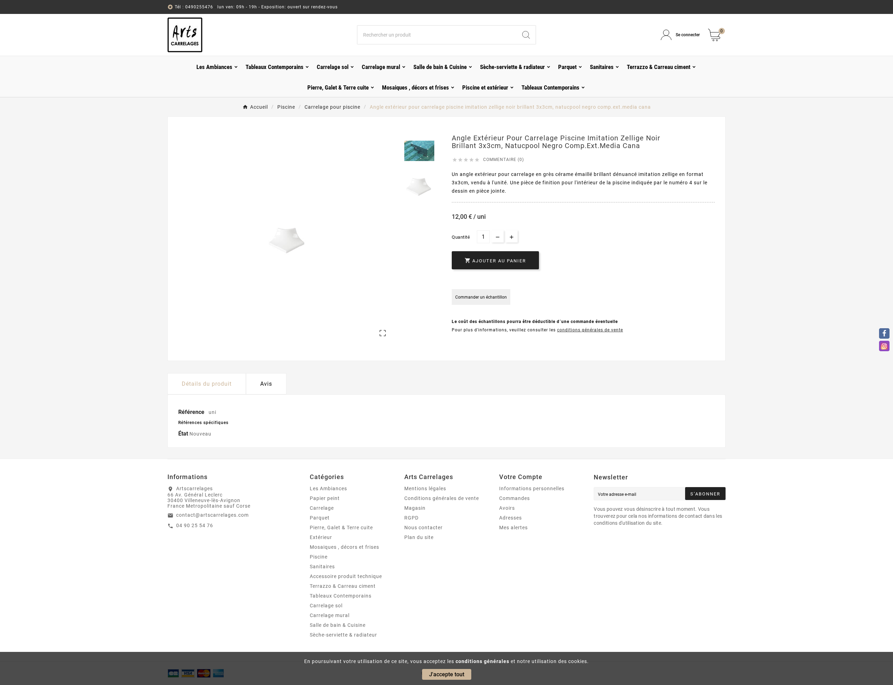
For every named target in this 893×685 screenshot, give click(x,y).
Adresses (510, 518)
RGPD (411, 518)
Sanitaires (322, 566)
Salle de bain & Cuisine (338, 625)
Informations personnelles (531, 488)
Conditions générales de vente (441, 498)
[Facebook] (884, 333)
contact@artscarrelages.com (212, 515)
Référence (192, 412)
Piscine (319, 557)
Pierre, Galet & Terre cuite (341, 527)
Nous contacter (423, 527)
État (183, 433)
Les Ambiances (328, 488)
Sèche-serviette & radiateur (343, 635)
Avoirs (507, 508)
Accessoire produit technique (346, 576)
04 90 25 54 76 (194, 525)
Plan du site (419, 537)
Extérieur (321, 537)
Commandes (514, 498)
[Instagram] (884, 346)
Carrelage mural (330, 615)
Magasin (415, 508)
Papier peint (325, 498)
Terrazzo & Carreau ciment (343, 586)
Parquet (320, 518)
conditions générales (482, 661)
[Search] (526, 35)
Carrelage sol (326, 605)
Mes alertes (513, 527)
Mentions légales (425, 488)
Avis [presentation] (266, 383)
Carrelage (322, 508)
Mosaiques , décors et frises (344, 547)
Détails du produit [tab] (207, 383)
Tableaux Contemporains (341, 596)
